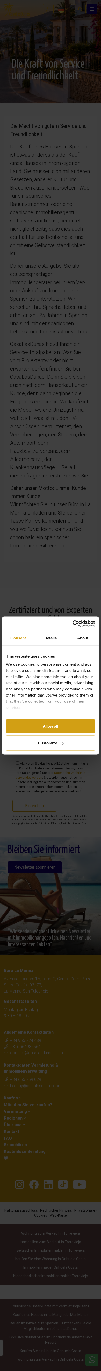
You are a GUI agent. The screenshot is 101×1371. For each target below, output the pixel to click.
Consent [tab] (18, 638)
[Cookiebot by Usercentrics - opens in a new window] (72, 623)
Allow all (50, 726)
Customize (47, 743)
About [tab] (83, 638)
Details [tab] (50, 638)
